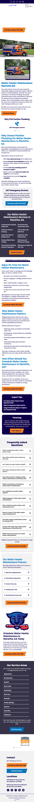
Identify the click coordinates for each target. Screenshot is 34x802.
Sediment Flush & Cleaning (7, 231)
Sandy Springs (9, 702)
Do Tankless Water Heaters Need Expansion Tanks (14, 402)
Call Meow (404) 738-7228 (13, 30)
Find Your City (16, 729)
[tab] (17, 451)
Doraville (7, 711)
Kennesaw (7, 690)
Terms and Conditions (13, 798)
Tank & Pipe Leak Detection (23, 231)
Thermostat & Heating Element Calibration (8, 246)
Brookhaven (8, 678)
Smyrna (6, 707)
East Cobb (7, 686)
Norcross (7, 694)
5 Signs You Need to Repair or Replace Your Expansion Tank (15, 408)
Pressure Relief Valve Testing (8, 241)
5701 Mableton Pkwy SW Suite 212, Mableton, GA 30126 (16, 780)
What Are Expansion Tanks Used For (14, 405)
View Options (16, 430)
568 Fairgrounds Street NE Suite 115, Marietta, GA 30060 (17, 785)
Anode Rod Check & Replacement (7, 236)
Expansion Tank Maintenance (23, 236)
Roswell (7, 698)
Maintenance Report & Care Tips (25, 246)
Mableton (7, 715)
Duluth (6, 682)
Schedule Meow (8, 113)
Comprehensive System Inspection (8, 225)
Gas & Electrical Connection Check (23, 225)
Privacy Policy (22, 798)
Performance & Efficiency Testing (23, 241)
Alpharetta (8, 674)
